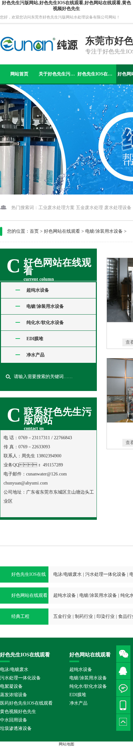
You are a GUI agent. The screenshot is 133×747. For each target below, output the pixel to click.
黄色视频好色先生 (18, 711)
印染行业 (106, 616)
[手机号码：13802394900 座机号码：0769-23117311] (124, 705)
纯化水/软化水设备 (45, 322)
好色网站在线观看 (62, 231)
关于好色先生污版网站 (58, 74)
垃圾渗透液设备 (16, 728)
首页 (34, 231)
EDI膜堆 (34, 338)
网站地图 (66, 744)
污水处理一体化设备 (105, 574)
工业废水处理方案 (56, 207)
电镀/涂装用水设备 (104, 231)
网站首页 (19, 74)
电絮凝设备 (11, 686)
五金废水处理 (89, 207)
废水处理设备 (117, 207)
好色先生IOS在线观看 (96, 74)
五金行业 (62, 616)
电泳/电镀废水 (67, 574)
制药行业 (84, 616)
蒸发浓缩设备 (13, 694)
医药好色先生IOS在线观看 (26, 703)
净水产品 (35, 354)
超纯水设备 (37, 290)
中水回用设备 (13, 720)
